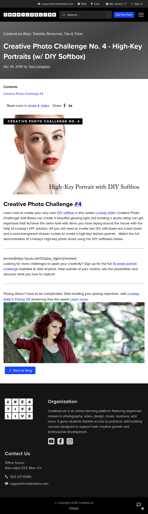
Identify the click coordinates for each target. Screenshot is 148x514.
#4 (78, 203)
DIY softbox (65, 212)
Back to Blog (22, 370)
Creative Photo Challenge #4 (23, 94)
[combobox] (85, 14)
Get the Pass (124, 15)
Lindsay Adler (106, 212)
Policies (74, 508)
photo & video (38, 105)
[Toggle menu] (141, 14)
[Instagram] (69, 441)
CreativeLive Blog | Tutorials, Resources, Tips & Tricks (43, 33)
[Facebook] (60, 441)
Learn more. (79, 299)
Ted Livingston (39, 66)
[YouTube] (51, 441)
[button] (138, 504)
